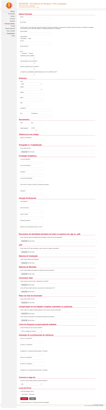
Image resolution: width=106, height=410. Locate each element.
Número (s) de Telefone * (26, 137)
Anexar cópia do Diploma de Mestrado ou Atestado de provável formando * (37, 270)
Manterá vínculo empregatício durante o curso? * (31, 226)
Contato (13, 35)
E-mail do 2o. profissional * (26, 363)
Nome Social (23, 22)
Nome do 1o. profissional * (26, 338)
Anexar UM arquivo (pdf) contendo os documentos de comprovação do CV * (37, 288)
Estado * (22, 86)
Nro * (21, 113)
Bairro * (22, 97)
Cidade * (22, 92)
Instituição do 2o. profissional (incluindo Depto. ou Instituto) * (34, 370)
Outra (29, 38)
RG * (32, 122)
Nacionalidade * (23, 36)
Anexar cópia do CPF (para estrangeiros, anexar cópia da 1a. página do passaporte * (39, 248)
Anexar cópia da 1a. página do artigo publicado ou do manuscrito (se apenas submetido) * (41, 309)
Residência (12, 21)
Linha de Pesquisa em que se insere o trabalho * (31, 327)
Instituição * (23, 171)
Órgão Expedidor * (24, 128)
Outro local (31, 394)
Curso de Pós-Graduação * (26, 178)
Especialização (11, 13)
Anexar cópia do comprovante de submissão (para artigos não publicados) (37, 316)
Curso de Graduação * (25, 159)
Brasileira (24, 38)
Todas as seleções (10, 30)
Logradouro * (23, 108)
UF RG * (33, 128)
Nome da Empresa (24, 207)
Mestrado (13, 16)
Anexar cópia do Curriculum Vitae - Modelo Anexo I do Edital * (34, 281)
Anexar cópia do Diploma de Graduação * (29, 259)
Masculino (24, 53)
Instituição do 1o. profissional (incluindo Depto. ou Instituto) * (34, 351)
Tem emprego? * (24, 201)
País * (21, 81)
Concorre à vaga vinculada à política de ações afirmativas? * (34, 380)
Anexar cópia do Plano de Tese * (27, 298)
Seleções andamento (10, 28)
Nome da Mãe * (23, 31)
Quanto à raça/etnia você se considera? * (29, 66)
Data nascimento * (24, 46)
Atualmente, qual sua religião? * (27, 55)
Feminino (31, 53)
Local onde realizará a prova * (27, 391)
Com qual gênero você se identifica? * (29, 61)
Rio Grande (24, 394)
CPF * (21, 122)
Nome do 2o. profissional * (26, 357)
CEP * (21, 102)
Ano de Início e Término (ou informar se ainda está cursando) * (34, 184)
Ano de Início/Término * (25, 165)
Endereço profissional (25, 220)
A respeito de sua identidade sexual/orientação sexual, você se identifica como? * (38, 71)
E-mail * (22, 40)
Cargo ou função (24, 214)
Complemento (34, 113)
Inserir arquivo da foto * (25, 148)
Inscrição (13, 26)
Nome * (22, 16)
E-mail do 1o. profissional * (26, 344)
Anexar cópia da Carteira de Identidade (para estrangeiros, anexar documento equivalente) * (41, 237)
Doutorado (12, 18)
